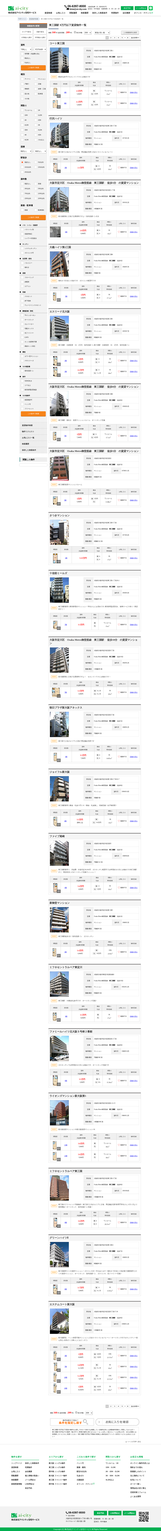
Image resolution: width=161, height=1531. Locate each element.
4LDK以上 (110, 1480)
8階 (65, 103)
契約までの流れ (136, 1467)
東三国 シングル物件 (57, 1467)
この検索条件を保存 (130, 32)
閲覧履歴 (73, 13)
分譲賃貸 (80, 1480)
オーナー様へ (135, 1484)
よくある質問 (135, 1496)
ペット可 (80, 1463)
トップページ (16, 1463)
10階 (65, 1377)
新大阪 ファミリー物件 (58, 1476)
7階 (65, 436)
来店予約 (127, 8)
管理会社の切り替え (138, 1488)
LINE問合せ (29, 1484)
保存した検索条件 (99, 13)
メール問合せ (141, 8)
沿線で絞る (40, 32)
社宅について (135, 1480)
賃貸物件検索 (27, 425)
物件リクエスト (28, 431)
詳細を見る (133, 92)
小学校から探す (26, 37)
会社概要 (126, 13)
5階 (66, 296)
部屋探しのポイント (138, 1471)
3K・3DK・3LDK (113, 1476)
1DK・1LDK (111, 1467)
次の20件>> (135, 38)
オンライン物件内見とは (140, 1463)
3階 (66, 168)
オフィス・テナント (142, 13)
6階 (66, 232)
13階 (65, 1156)
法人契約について (137, 1476)
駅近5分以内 (82, 1471)
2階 (66, 558)
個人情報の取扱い (32, 1476)
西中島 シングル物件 (57, 1471)
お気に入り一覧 (28, 438)
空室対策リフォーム (138, 1492)
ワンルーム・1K (112, 1463)
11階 (65, 1145)
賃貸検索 (48, 13)
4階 (65, 92)
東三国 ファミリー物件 (58, 1480)
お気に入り (61, 13)
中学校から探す (40, 37)
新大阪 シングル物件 (57, 1463)
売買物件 (115, 13)
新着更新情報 (16, 1484)
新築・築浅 (81, 1467)
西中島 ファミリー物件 (58, 1484)
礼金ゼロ (80, 1476)
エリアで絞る (26, 32)
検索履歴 (84, 13)
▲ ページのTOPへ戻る (133, 1442)
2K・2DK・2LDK (113, 1471)
